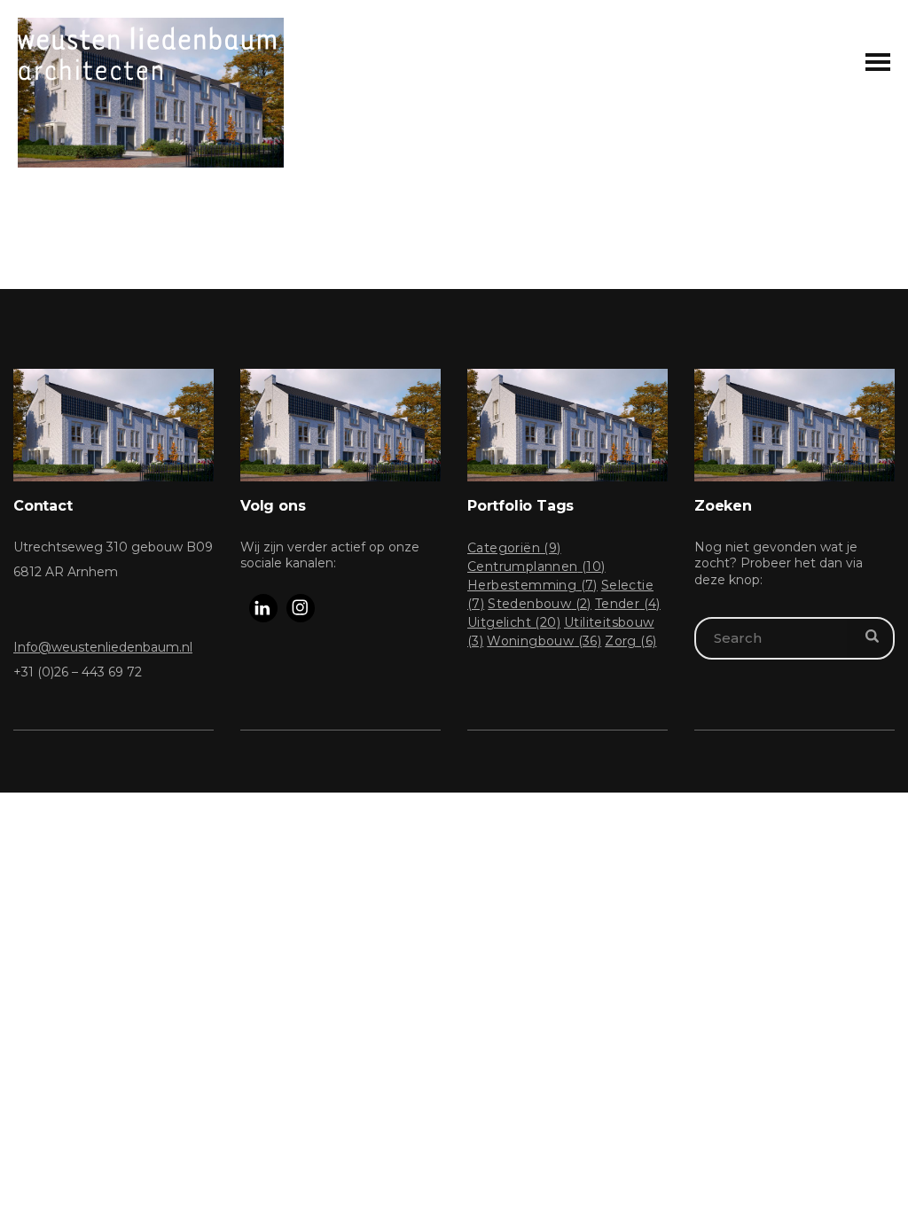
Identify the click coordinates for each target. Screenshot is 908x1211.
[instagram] (300, 608)
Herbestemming (532, 585)
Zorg (630, 641)
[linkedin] (263, 608)
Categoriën (514, 548)
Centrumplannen (536, 566)
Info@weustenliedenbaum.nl (102, 647)
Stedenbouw (539, 604)
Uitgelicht (513, 622)
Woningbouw (544, 641)
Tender (628, 604)
